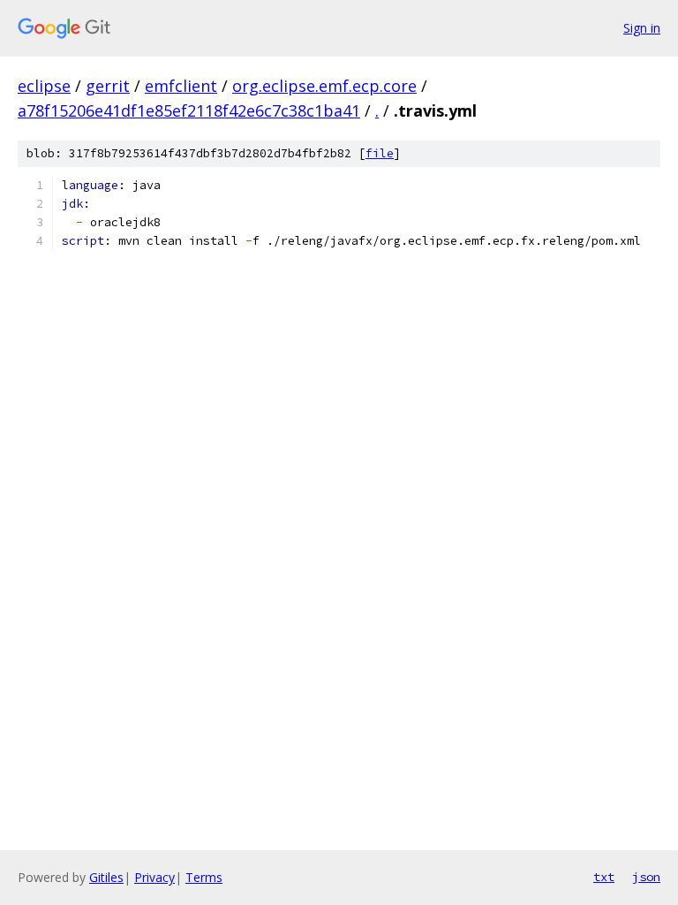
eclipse (44, 85)
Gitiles (106, 877)
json (646, 877)
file (379, 153)
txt (603, 877)
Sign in (641, 27)
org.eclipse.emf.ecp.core (324, 85)
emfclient (181, 85)
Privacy (154, 877)
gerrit (108, 85)
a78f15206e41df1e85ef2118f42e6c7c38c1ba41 (189, 110)
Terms (203, 877)
